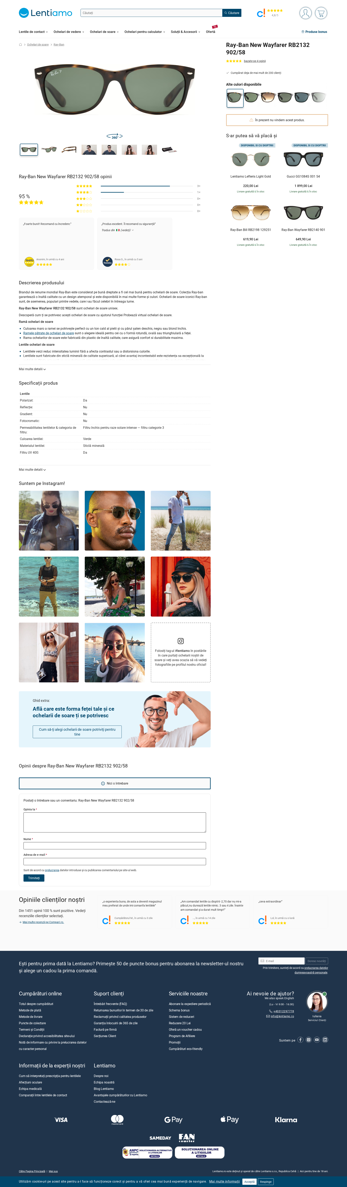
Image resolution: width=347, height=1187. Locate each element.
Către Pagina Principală (32, 1171)
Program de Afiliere (182, 1036)
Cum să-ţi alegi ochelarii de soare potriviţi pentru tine (77, 732)
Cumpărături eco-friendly (186, 1049)
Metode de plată (30, 1010)
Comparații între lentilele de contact (43, 1095)
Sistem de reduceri (181, 1016)
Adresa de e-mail (35, 855)
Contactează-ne (104, 1101)
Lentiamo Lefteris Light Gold (251, 176)
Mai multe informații (224, 1181)
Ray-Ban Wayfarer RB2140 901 (303, 230)
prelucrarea (52, 870)
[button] (29, 150)
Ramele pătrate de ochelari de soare (48, 333)
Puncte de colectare (32, 1023)
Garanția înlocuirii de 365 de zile (116, 1023)
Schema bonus (179, 1010)
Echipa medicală (30, 1088)
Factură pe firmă (105, 1029)
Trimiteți (34, 878)
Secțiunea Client (105, 1036)
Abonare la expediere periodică (190, 1004)
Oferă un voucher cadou (185, 1029)
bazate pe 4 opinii (255, 61)
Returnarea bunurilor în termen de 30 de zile (123, 1010)
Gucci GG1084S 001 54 (303, 176)
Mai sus (53, 1171)
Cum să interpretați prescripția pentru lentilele (50, 1076)
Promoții (175, 1042)
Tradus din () (116, 230)
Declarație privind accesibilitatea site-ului (47, 1036)
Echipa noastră (104, 1082)
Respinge (265, 1182)
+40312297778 (284, 1011)
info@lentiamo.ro (282, 1016)
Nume (28, 839)
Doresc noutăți (317, 961)
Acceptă (249, 1182)
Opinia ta (30, 809)
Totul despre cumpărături (36, 1004)
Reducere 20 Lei (180, 1023)
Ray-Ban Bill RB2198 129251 (250, 230)
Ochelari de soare (38, 44)
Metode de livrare (30, 1016)
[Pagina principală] (20, 44)
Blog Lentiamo (104, 1088)
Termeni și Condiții (31, 1029)
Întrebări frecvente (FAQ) (110, 1004)
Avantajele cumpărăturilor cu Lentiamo (120, 1095)
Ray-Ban (59, 44)
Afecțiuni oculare (30, 1082)
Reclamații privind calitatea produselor (120, 1016)
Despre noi (101, 1076)
